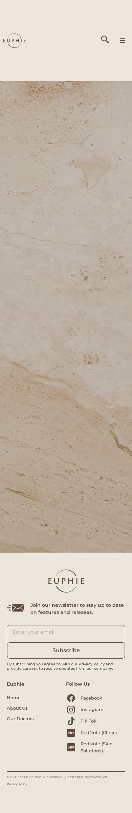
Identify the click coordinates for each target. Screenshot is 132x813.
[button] (122, 41)
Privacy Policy (17, 784)
